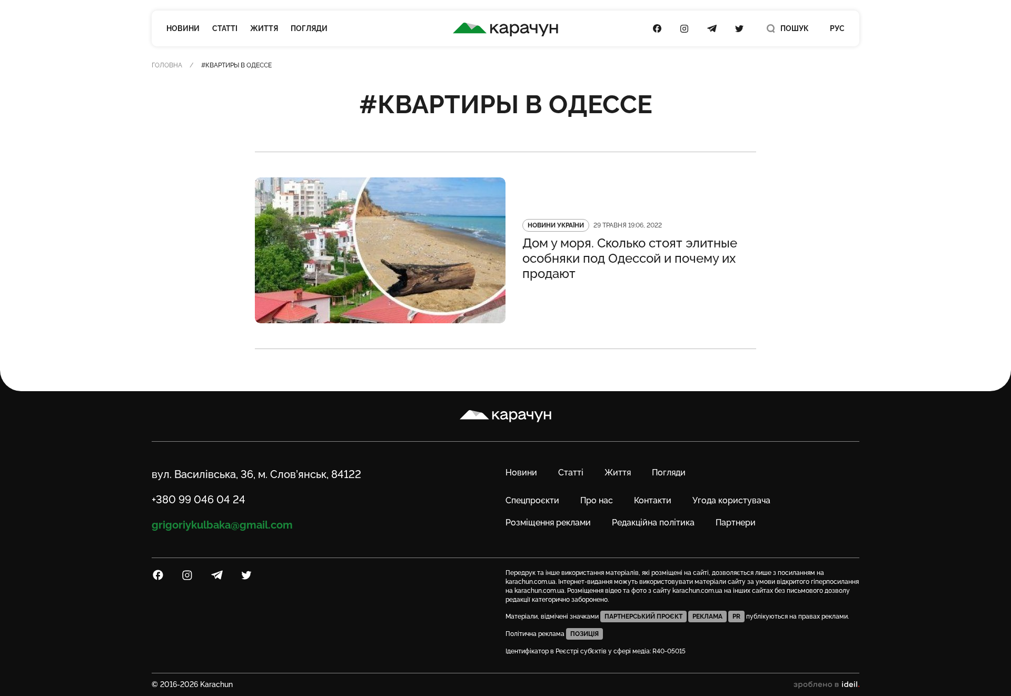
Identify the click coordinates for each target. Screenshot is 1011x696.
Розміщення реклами (548, 523)
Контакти (652, 500)
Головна (167, 65)
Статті (224, 28)
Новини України (556, 225)
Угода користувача (731, 500)
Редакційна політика (653, 523)
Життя (264, 28)
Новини (183, 28)
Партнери (736, 523)
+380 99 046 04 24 (198, 499)
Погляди (309, 28)
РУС (837, 28)
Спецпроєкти (532, 500)
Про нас (596, 500)
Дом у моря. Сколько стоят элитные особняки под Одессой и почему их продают (629, 258)
